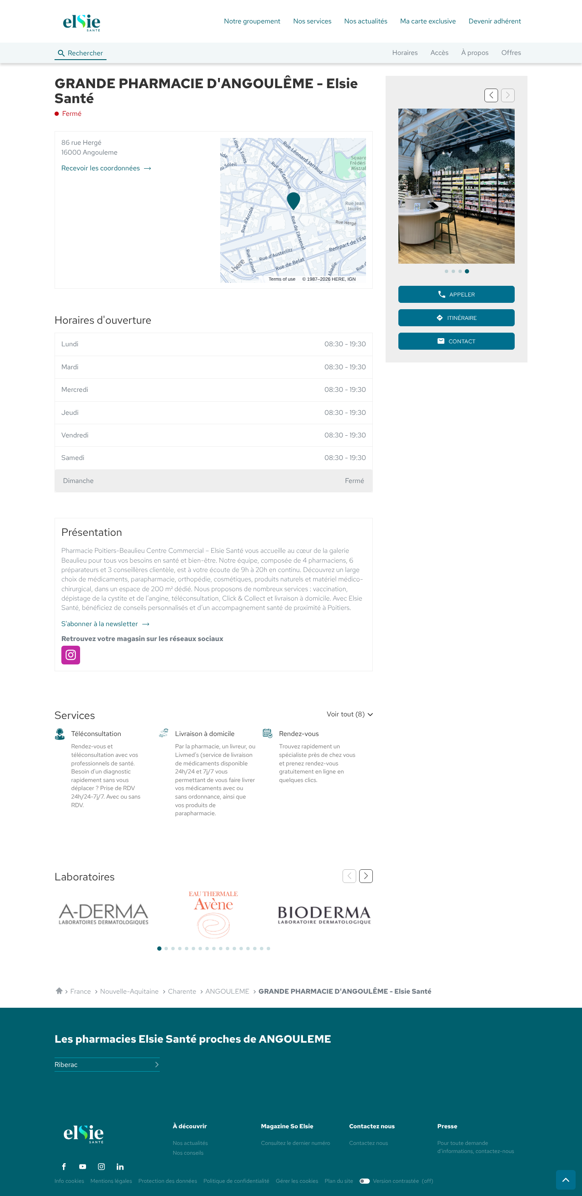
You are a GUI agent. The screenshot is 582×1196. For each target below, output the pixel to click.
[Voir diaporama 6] (193, 948)
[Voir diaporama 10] (220, 948)
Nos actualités (365, 21)
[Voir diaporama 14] (248, 948)
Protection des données (167, 1181)
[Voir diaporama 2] (453, 271)
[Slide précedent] (491, 95)
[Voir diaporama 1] (446, 271)
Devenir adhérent (495, 21)
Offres (511, 52)
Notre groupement (252, 21)
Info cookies (69, 1181)
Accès (439, 52)
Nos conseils (188, 1153)
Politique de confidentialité (237, 1181)
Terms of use (282, 279)
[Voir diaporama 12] (234, 948)
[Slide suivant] (366, 876)
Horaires (405, 52)
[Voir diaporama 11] (227, 948)
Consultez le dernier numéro (296, 1143)
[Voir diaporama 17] (268, 948)
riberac (66, 1064)
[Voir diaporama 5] (186, 948)
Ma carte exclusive (428, 21)
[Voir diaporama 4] (467, 271)
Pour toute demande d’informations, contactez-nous (476, 1147)
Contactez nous (368, 1143)
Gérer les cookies (297, 1180)
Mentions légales (111, 1181)
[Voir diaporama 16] (261, 948)
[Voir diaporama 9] (214, 948)
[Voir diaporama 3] (460, 271)
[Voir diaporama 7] (200, 948)
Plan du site (339, 1180)
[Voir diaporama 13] (241, 948)
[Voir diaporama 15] (254, 948)
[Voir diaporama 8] (207, 948)
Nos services (312, 21)
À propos (475, 52)
